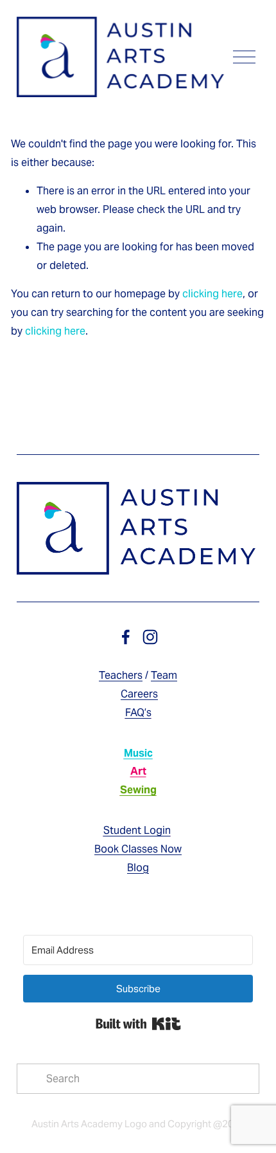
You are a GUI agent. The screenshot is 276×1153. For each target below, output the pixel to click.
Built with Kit (138, 1023)
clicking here (212, 293)
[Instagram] (150, 637)
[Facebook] (126, 637)
